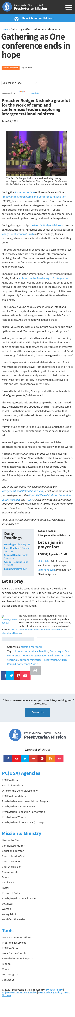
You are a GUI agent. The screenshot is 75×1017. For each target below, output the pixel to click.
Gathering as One (24, 192)
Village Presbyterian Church (18, 234)
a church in (25, 278)
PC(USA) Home (10, 780)
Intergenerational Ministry (44, 655)
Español (6, 963)
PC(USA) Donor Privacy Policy (19, 992)
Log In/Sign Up (10, 974)
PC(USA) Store (10, 948)
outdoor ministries (31, 659)
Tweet (10, 673)
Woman (6, 908)
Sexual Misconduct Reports (18, 958)
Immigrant (8, 882)
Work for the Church (14, 953)
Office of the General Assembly (20, 790)
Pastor (5, 887)
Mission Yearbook (10, 67)
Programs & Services (14, 942)
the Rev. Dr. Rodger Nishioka (46, 225)
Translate (33, 93)
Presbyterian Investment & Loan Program (26, 801)
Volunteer (7, 903)
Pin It (17, 673)
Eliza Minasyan (46, 569)
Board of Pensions (12, 785)
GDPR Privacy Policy (50, 992)
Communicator (11, 872)
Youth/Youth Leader (13, 919)
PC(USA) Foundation (14, 796)
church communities (26, 651)
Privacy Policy (54, 989)
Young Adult (9, 914)
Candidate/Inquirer (13, 845)
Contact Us (38, 712)
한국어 (6, 969)
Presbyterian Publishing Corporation (23, 811)
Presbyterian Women (14, 817)
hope (25, 655)
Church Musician (11, 866)
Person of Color (11, 893)
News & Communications (16, 937)
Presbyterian (9, 196)
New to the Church (12, 840)
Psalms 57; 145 (17, 544)
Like (4, 673)
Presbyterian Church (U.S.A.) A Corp (23, 822)
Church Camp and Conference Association (41, 196)
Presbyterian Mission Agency (18, 806)
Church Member (11, 861)
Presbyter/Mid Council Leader (19, 898)
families (43, 651)
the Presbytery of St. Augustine (50, 278)
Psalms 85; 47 (16, 568)
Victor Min (44, 561)
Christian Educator (13, 851)
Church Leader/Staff (13, 856)
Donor (5, 877)
